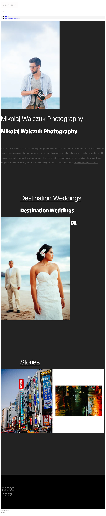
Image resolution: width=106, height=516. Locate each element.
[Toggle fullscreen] (6, 510)
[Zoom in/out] (8, 510)
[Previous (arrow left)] (1, 512)
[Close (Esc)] (1, 510)
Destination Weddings (50, 198)
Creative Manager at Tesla (86, 163)
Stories (30, 362)
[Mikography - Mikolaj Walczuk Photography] (9, 7)
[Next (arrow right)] (4, 512)
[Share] (4, 510)
